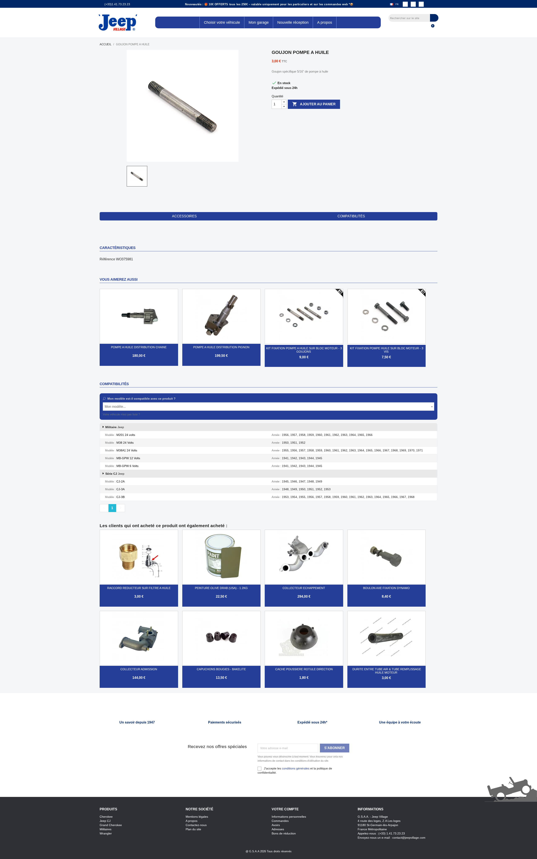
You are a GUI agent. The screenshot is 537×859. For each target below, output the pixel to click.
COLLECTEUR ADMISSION (138, 669)
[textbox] (268, 407)
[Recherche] (434, 18)
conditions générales (295, 768)
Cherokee (106, 816)
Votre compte (285, 809)
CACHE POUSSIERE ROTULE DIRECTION (304, 669)
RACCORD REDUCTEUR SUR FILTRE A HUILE (139, 588)
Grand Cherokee (111, 825)
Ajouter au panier (314, 104)
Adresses (278, 829)
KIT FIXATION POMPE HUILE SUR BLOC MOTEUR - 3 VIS (386, 350)
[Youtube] (421, 4)
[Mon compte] (424, 28)
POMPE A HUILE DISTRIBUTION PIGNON (221, 347)
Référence (107, 259)
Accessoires (184, 216)
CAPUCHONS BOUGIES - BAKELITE (221, 669)
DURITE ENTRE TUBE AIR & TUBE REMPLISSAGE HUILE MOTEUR (386, 670)
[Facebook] (405, 4)
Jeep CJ (105, 821)
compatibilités (351, 216)
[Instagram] (413, 4)
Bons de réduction (284, 833)
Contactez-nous (196, 825)
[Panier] (431, 28)
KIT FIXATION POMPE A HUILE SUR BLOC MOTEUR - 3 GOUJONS (304, 350)
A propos (191, 821)
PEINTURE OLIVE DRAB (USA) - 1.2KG (221, 588)
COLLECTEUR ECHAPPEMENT (304, 588)
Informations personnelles (289, 816)
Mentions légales (197, 816)
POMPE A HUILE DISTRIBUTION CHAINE (139, 347)
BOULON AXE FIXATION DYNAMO (386, 588)
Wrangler (106, 833)
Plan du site (193, 829)
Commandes (280, 821)
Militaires (105, 829)
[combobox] (268, 406)
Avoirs (276, 825)
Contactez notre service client (159, 414)
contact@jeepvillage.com (408, 837)
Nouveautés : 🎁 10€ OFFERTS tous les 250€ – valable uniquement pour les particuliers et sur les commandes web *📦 (269, 4)
